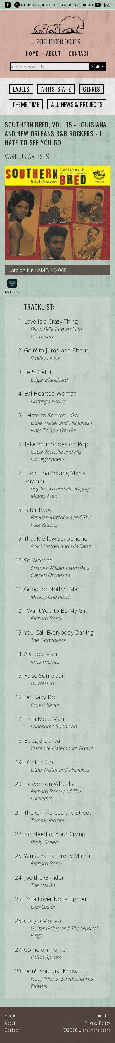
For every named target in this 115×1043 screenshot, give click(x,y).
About (53, 53)
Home (32, 53)
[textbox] (21, 89)
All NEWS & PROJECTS (77, 104)
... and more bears (55, 40)
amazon (12, 292)
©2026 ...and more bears (86, 1029)
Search (97, 66)
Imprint (103, 1015)
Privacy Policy (97, 1022)
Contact (79, 53)
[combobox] (21, 89)
